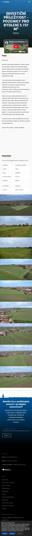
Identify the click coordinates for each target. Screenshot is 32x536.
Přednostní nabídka (7, 506)
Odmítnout (12, 533)
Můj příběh (5, 491)
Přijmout (4, 533)
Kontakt (4, 508)
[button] (29, 2)
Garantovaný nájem (7, 503)
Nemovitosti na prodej (8, 482)
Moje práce (5, 480)
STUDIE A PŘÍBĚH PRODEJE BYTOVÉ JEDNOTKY (12, 519)
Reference (5, 500)
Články (4, 494)
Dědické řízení (6, 488)
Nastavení (20, 533)
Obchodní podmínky (8, 497)
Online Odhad (6, 485)
